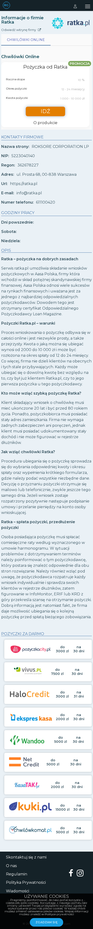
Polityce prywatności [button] (59, 914)
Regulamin (16, 874)
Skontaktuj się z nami (26, 857)
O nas (11, 866)
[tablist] (46, 39)
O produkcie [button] (45, 123)
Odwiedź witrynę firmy (19, 30)
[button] (87, 6)
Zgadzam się (46, 922)
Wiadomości (17, 891)
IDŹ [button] (45, 111)
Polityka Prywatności (26, 882)
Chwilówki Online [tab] (26, 40)
